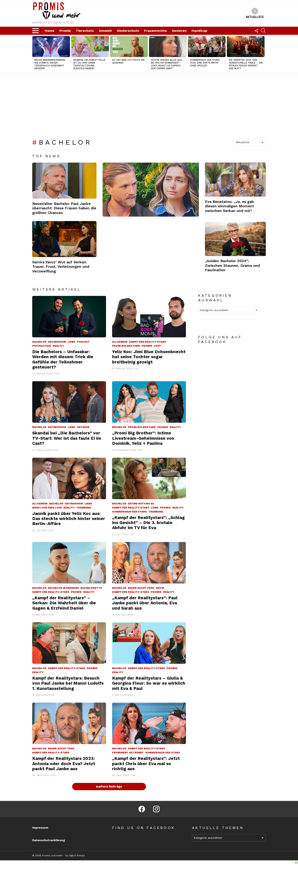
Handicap (199, 31)
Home (49, 31)
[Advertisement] (149, 104)
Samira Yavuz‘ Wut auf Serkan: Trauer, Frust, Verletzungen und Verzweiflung (60, 266)
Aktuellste (255, 17)
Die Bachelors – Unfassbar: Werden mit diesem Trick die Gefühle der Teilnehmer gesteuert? (62, 359)
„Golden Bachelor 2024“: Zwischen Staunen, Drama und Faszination (232, 265)
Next (264, 54)
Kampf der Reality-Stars (147, 341)
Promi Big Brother (126, 345)
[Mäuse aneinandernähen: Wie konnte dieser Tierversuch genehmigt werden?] (51, 46)
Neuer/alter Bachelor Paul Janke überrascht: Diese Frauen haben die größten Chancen (64, 208)
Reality (58, 345)
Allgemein (119, 341)
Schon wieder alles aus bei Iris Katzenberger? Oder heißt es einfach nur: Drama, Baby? (166, 64)
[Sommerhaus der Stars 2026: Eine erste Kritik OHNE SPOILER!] (207, 46)
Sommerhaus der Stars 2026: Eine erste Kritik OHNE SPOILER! (205, 63)
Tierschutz (85, 31)
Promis (65, 31)
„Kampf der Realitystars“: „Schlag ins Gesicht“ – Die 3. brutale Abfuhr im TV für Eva (148, 522)
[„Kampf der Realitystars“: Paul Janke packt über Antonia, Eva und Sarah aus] (149, 562)
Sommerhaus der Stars (129, 511)
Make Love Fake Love (47, 507)
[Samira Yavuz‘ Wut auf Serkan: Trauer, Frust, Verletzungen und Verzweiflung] (64, 239)
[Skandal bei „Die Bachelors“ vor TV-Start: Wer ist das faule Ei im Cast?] (69, 402)
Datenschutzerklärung (48, 840)
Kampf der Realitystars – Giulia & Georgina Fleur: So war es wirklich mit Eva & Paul (148, 683)
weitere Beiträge (109, 786)
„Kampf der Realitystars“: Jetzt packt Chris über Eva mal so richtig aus (146, 763)
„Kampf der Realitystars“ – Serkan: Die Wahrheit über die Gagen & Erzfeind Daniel (64, 603)
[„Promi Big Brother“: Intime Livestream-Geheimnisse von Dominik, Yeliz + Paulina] (149, 402)
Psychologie (41, 345)
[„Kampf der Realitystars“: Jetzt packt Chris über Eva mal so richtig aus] (149, 723)
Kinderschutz (128, 31)
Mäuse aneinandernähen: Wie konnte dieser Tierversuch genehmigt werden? (49, 64)
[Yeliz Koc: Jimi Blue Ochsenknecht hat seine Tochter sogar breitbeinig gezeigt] (149, 316)
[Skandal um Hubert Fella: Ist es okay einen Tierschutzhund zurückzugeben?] (90, 46)
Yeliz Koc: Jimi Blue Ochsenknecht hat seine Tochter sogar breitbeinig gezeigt (148, 356)
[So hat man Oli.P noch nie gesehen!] (129, 46)
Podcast (83, 341)
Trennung (83, 507)
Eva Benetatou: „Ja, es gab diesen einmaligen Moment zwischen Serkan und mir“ (229, 206)
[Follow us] (256, 31)
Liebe (71, 341)
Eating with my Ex (141, 503)
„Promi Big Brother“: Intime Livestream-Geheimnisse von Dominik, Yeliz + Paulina (143, 438)
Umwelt (105, 31)
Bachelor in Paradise (63, 588)
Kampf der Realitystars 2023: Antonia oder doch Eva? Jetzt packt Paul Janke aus (63, 763)
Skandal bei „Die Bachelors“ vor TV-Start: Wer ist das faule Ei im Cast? (66, 438)
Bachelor (39, 341)
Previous (34, 54)
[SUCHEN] (263, 31)
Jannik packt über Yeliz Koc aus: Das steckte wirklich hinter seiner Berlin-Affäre (68, 518)
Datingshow (57, 341)
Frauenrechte (155, 31)
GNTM (160, 588)
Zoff (157, 345)
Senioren (179, 31)
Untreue (83, 427)
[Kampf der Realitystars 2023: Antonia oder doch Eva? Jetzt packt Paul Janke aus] (69, 723)
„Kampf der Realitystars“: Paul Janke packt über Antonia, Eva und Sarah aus (145, 603)
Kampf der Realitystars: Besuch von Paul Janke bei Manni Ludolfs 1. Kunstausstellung (68, 683)
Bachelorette (91, 588)
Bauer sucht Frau (141, 588)
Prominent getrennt (128, 752)
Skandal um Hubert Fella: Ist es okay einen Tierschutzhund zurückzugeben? (89, 64)
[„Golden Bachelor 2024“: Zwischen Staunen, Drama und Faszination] (235, 239)
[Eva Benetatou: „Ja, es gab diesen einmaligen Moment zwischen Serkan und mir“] (235, 180)
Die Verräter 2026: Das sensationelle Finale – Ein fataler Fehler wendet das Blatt (246, 64)
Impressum (40, 827)
